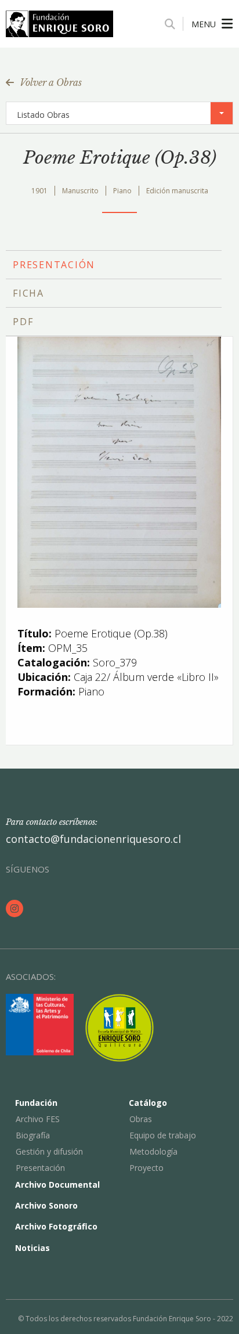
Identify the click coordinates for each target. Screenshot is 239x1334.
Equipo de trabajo (162, 1135)
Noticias (32, 1247)
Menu (203, 24)
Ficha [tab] (28, 293)
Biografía (33, 1135)
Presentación (40, 1167)
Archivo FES (38, 1118)
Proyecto (146, 1167)
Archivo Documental (57, 1184)
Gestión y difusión (49, 1151)
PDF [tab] (23, 321)
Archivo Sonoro (46, 1205)
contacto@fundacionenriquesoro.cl (93, 839)
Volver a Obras (51, 82)
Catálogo (148, 1102)
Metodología (153, 1151)
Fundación (36, 1102)
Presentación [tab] (54, 264)
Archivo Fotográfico (56, 1226)
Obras (140, 1118)
